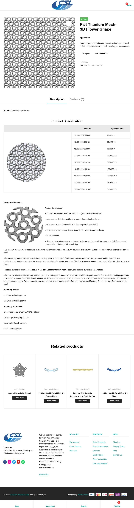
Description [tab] (57, 99)
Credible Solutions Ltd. (19, 494)
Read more (19, 397)
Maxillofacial (53, 389)
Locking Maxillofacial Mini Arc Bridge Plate (51, 394)
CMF (92, 65)
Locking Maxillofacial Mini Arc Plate (114, 394)
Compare (86, 53)
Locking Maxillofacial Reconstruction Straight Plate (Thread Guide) (82, 395)
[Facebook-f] (5, 462)
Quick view (26, 371)
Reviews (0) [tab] (77, 99)
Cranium (98, 65)
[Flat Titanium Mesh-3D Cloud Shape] (122, 20)
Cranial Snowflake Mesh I (19, 393)
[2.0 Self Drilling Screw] (128, 20)
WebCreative (83, 494)
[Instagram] (9, 462)
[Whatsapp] (23, 462)
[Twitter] (14, 462)
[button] (69, 24)
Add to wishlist (101, 53)
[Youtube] (18, 462)
